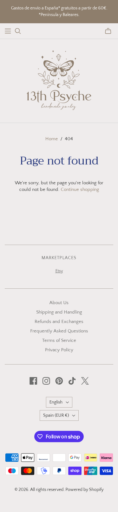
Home (51, 139)
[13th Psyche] (59, 79)
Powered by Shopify (84, 489)
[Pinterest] (59, 381)
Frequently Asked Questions (59, 331)
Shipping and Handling (59, 312)
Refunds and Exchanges (59, 321)
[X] (85, 381)
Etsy (59, 271)
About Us (59, 302)
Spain (56, 415)
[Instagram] (46, 381)
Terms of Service (59, 340)
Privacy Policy (59, 350)
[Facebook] (33, 381)
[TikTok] (72, 381)
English (56, 402)
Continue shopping (80, 189)
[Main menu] (8, 31)
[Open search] (18, 31)
